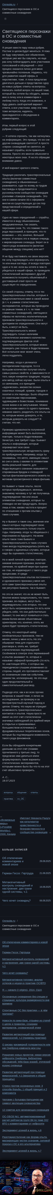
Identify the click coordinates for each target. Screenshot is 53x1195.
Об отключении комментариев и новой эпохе (12, 861)
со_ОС (20, 799)
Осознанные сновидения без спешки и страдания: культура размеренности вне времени (25, 1000)
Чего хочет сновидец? (16, 900)
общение (21, 792)
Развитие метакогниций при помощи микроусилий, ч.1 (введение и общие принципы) (24, 1076)
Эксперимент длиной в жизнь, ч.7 (21, 1150)
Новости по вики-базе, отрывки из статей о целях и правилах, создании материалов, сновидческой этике (26, 1024)
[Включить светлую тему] (5, 19)
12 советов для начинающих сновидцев (25, 1110)
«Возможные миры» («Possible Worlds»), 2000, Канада (8, 827)
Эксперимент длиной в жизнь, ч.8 (21, 1130)
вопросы (8, 792)
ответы (34, 792)
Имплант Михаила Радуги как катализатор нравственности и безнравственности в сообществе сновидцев (35, 825)
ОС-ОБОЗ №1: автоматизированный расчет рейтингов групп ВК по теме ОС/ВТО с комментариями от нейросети (25, 1120)
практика (8, 799)
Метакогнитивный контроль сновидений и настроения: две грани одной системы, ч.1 (17, 887)
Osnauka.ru (8, 4)
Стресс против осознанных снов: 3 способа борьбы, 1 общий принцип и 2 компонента (24, 1089)
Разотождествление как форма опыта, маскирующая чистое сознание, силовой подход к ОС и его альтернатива (26, 1141)
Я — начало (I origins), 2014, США (22, 990)
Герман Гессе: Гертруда (17, 873)
